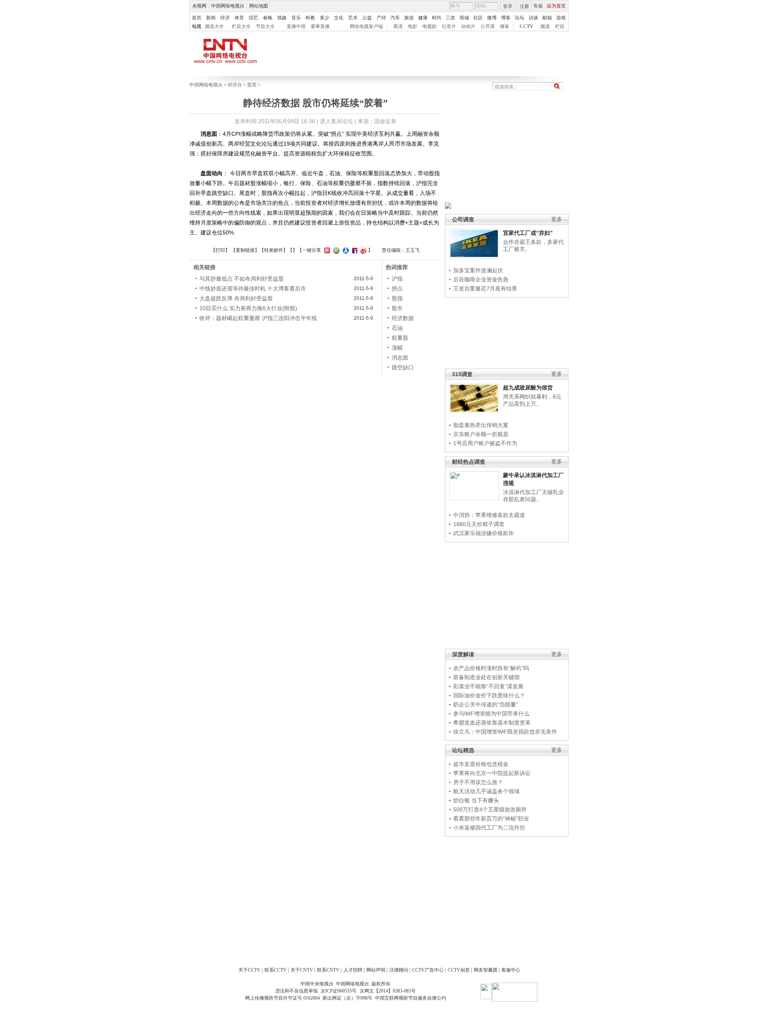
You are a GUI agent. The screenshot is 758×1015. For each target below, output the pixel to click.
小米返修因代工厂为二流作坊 (489, 827)
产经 (381, 18)
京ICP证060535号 (338, 991)
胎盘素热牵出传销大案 (480, 425)
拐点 (397, 288)
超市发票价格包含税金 (480, 764)
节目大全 (265, 26)
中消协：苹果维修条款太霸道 (489, 515)
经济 (225, 18)
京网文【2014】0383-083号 (388, 991)
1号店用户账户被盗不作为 (485, 443)
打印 (220, 250)
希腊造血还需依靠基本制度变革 (492, 722)
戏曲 (282, 18)
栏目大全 (241, 26)
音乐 (296, 18)
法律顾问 (398, 970)
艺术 (353, 18)
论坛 (519, 18)
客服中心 (510, 970)
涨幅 (397, 348)
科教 (310, 18)
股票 (252, 85)
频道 (545, 26)
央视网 (199, 6)
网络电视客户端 (366, 26)
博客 (505, 18)
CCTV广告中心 (428, 970)
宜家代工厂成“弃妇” (528, 233)
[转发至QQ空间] (335, 250)
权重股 (400, 338)
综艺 (253, 18)
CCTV (526, 26)
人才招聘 (352, 970)
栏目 (560, 26)
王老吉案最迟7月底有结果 (485, 288)
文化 (338, 18)
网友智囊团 (485, 970)
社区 (478, 18)
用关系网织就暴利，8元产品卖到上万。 (532, 400)
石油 (397, 328)
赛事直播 (320, 26)
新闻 (211, 18)
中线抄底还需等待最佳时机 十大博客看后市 (252, 288)
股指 (397, 298)
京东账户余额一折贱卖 (480, 434)
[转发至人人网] (345, 250)
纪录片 (449, 26)
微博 (492, 18)
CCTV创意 (459, 970)
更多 (556, 219)
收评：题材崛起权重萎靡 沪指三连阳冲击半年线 (258, 318)
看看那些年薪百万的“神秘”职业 (491, 818)
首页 (196, 18)
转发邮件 (273, 250)
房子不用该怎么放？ (478, 782)
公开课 (487, 26)
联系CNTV (328, 970)
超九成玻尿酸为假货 (528, 387)
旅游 (409, 18)
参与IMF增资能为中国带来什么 (491, 713)
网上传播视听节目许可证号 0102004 (282, 998)
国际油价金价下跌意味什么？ (489, 695)
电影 (412, 26)
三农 (450, 18)
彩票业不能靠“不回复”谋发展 (488, 686)
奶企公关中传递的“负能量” (485, 704)
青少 (324, 18)
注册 (524, 6)
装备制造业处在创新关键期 (486, 677)
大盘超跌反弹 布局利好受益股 (236, 298)
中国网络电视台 (227, 6)
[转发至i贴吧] (353, 250)
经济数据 (403, 318)
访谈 (533, 18)
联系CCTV (276, 970)
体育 (239, 18)
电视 (196, 26)
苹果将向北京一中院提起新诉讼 (492, 773)
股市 (397, 308)
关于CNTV (302, 970)
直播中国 (296, 26)
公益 (367, 18)
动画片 (468, 26)
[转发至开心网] (326, 250)
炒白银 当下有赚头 (476, 800)
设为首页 (556, 6)
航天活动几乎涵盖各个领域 (486, 791)
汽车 (395, 18)
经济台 (235, 85)
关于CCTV (249, 970)
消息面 (400, 357)
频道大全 (214, 26)
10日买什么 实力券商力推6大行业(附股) (248, 308)
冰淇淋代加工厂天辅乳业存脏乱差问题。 (533, 495)
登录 (507, 6)
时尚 (436, 18)
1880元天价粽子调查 (479, 524)
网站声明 (375, 970)
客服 (538, 6)
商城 (464, 18)
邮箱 (547, 18)
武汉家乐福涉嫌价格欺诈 (483, 533)
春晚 (267, 18)
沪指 (397, 278)
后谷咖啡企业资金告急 (480, 279)
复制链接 (245, 250)
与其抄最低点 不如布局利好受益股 (241, 278)
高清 (398, 26)
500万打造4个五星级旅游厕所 (490, 809)
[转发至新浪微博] (362, 250)
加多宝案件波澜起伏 (478, 270)
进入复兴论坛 (336, 121)
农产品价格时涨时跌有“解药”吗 (491, 668)
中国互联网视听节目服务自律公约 (410, 998)
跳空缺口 (403, 367)
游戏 (561, 18)
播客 (504, 26)
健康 (423, 18)
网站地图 (258, 6)
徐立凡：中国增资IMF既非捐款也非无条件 (505, 731)
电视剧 (429, 26)
